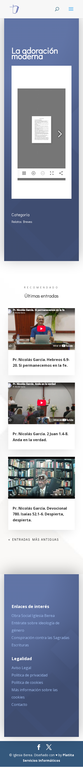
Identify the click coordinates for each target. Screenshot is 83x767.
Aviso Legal (21, 667)
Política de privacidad (29, 675)
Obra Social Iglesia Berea (33, 615)
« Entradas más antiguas (33, 539)
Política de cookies (27, 682)
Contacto (19, 704)
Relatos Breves (22, 221)
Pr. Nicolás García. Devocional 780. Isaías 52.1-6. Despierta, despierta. (40, 514)
